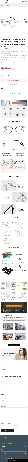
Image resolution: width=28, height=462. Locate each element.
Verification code (5, 423)
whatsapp (14, 93)
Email (2, 394)
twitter (12, 93)
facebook (8, 93)
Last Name (3, 388)
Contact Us (14, 84)
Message (3, 406)
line (10, 93)
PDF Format (2, 88)
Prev (2, 22)
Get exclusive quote (14, 80)
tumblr (19, 93)
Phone (2, 400)
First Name (4, 382)
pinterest (17, 93)
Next (26, 22)
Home (2, 5)
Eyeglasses (7, 5)
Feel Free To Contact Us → (7, 443)
